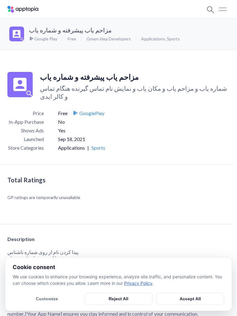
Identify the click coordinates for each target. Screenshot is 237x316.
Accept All (190, 298)
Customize (47, 298)
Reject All (118, 298)
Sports (173, 38)
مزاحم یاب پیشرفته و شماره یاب (70, 30)
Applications (153, 38)
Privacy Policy (138, 283)
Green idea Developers (108, 38)
